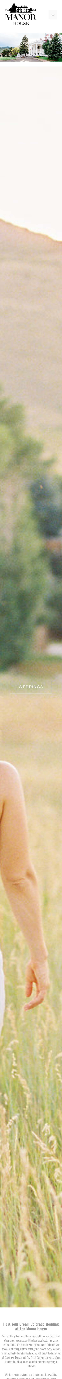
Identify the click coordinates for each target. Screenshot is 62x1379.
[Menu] (52, 14)
